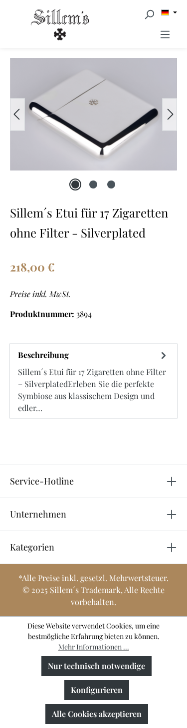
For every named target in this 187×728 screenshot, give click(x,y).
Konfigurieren (97, 689)
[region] (93, 114)
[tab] (93, 381)
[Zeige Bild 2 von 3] (93, 184)
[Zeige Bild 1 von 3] (75, 184)
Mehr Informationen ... (93, 647)
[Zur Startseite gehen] (31, 24)
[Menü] (165, 34)
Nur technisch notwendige (96, 665)
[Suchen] (149, 14)
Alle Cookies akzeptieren (97, 713)
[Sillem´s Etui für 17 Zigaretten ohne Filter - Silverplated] (93, 114)
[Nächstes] (169, 114)
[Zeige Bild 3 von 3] (111, 184)
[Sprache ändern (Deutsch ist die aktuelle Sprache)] (169, 12)
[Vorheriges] (17, 114)
